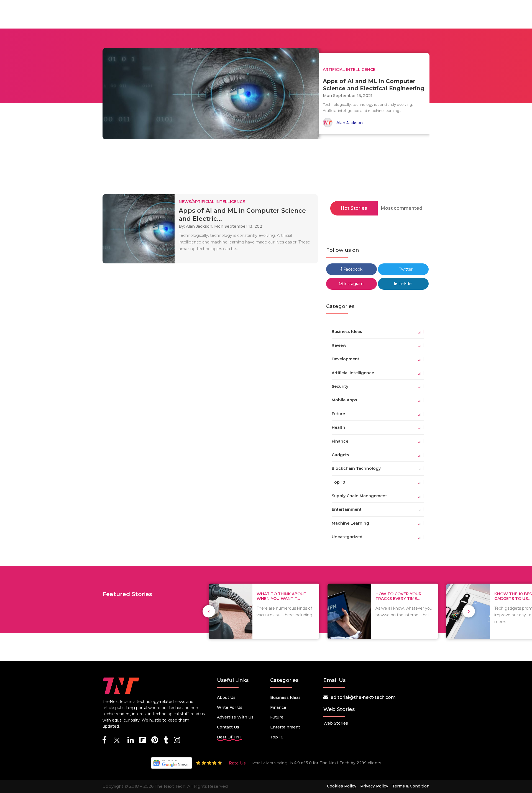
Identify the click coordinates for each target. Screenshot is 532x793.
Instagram (353, 283)
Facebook (352, 269)
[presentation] (209, 611)
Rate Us (237, 763)
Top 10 (276, 737)
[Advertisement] (266, 168)
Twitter (405, 269)
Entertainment (285, 727)
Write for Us (229, 707)
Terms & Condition (410, 786)
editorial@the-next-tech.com (363, 697)
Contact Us (228, 727)
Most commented (401, 208)
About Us (226, 697)
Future (276, 717)
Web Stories (335, 723)
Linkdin (404, 283)
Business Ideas (285, 697)
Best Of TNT (229, 737)
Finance (278, 707)
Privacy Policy (374, 786)
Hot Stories (354, 208)
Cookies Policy (341, 786)
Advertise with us (235, 717)
